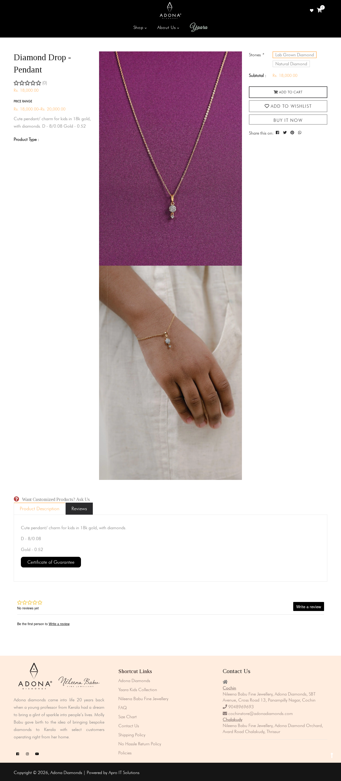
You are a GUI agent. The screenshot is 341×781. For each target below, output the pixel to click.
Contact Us (128, 725)
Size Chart (127, 716)
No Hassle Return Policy (139, 743)
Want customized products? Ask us (56, 499)
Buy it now (288, 120)
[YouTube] (37, 754)
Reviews (79, 508)
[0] (319, 10)
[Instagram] (27, 754)
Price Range (23, 101)
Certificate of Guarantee (50, 562)
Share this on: (261, 133)
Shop (139, 27)
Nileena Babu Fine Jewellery (143, 698)
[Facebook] (18, 754)
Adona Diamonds (134, 680)
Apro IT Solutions (124, 772)
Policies (125, 753)
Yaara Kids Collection (137, 689)
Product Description (39, 508)
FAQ (122, 707)
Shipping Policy (131, 734)
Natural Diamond (291, 63)
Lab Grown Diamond (294, 54)
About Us (167, 27)
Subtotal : (257, 75)
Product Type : (26, 139)
